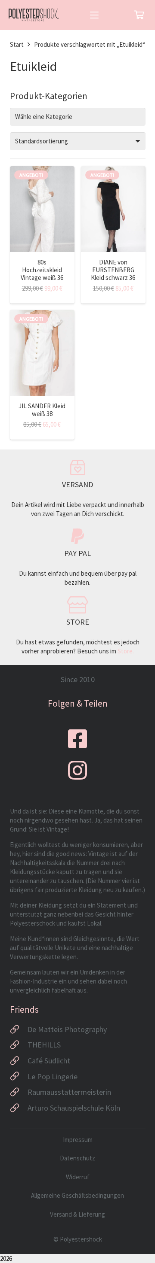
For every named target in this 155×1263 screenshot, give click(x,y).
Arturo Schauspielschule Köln (74, 1108)
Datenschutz (77, 1158)
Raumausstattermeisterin (69, 1092)
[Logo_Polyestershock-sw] (34, 15)
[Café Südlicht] (19, 1061)
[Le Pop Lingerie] (19, 1076)
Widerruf (78, 1177)
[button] (94, 15)
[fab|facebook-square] (77, 739)
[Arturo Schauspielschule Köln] (19, 1108)
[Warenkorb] (139, 15)
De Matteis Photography (67, 1029)
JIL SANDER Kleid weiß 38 (42, 410)
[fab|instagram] (77, 770)
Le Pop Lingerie (53, 1076)
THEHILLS (44, 1045)
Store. (126, 651)
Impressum (78, 1139)
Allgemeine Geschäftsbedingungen (77, 1195)
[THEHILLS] (19, 1045)
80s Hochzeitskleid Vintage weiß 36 (42, 270)
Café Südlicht (49, 1061)
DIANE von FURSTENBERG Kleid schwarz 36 (113, 270)
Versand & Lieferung (77, 1214)
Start (17, 44)
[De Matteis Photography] (19, 1029)
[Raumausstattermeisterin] (19, 1092)
